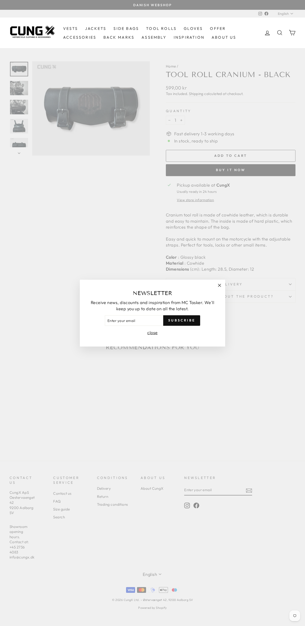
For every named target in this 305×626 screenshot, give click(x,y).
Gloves (193, 28)
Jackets (95, 28)
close (152, 332)
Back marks (118, 37)
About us (224, 37)
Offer (218, 28)
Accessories (79, 37)
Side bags (126, 28)
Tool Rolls (161, 28)
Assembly (154, 37)
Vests (70, 28)
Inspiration (189, 37)
